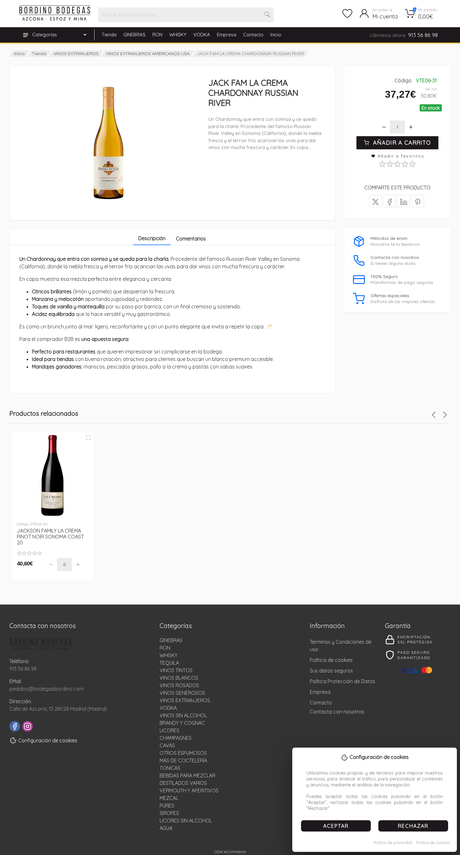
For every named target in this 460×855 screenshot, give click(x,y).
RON (157, 35)
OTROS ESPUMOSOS (183, 753)
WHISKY (178, 35)
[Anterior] (433, 414)
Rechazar (413, 826)
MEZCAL (169, 798)
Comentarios (191, 238)
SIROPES (169, 813)
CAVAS (167, 745)
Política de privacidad (393, 842)
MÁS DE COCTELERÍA (183, 760)
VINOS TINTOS (176, 670)
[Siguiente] (445, 414)
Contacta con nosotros (337, 711)
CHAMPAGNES (176, 738)
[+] (411, 127)
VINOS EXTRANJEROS (76, 53)
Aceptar (336, 826)
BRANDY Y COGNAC (182, 723)
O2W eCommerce (230, 851)
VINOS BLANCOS (179, 678)
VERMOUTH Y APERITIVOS (189, 790)
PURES (167, 805)
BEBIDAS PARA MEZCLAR (187, 775)
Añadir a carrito (402, 142)
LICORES (169, 730)
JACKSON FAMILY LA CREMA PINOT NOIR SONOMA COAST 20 (50, 537)
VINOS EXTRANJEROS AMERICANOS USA (148, 53)
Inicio (275, 35)
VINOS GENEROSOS (182, 693)
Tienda (109, 35)
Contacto (253, 35)
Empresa (226, 35)
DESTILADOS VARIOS (183, 783)
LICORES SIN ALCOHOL (186, 820)
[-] (384, 127)
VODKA (201, 35)
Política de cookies (433, 842)
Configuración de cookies (47, 740)
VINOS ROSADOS (179, 685)
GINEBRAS (134, 35)
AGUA (166, 828)
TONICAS (170, 768)
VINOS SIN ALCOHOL (183, 715)
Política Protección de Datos (342, 681)
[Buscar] (267, 15)
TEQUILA (169, 663)
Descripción (152, 238)
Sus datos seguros (331, 670)
